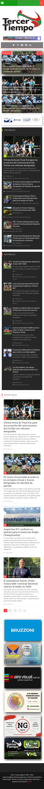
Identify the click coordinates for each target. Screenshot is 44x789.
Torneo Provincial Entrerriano (22, 217)
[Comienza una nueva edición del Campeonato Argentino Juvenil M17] (8, 287)
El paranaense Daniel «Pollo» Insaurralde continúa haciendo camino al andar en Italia (25, 198)
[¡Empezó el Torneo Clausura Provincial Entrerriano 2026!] (8, 211)
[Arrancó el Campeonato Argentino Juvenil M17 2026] (8, 265)
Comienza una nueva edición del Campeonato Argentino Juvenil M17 (26, 286)
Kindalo (29, 782)
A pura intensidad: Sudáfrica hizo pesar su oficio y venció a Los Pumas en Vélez (26, 330)
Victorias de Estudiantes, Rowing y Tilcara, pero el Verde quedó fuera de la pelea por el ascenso (26, 238)
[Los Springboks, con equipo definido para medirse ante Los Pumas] (8, 368)
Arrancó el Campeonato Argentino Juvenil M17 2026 (26, 263)
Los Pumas (25, 345)
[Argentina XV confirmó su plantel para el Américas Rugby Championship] (22, 516)
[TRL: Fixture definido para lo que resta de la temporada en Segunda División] (8, 225)
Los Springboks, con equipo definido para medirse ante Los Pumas (25, 369)
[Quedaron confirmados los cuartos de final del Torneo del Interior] (8, 311)
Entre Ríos (36, 203)
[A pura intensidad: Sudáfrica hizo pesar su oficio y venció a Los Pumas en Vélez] (8, 331)
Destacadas (11, 156)
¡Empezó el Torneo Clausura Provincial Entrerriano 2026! (24, 209)
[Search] (41, 3)
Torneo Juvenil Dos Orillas (22, 156)
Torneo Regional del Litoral (21, 191)
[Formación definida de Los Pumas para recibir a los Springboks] (8, 353)
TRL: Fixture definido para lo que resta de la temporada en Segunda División (26, 224)
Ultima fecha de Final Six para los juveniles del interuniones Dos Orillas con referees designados (21, 163)
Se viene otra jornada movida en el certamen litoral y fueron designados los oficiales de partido (26, 184)
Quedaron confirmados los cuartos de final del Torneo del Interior (26, 309)
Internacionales (19, 525)
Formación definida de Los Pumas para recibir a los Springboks (26, 351)
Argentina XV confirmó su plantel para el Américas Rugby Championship (21, 532)
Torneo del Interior (28, 323)
